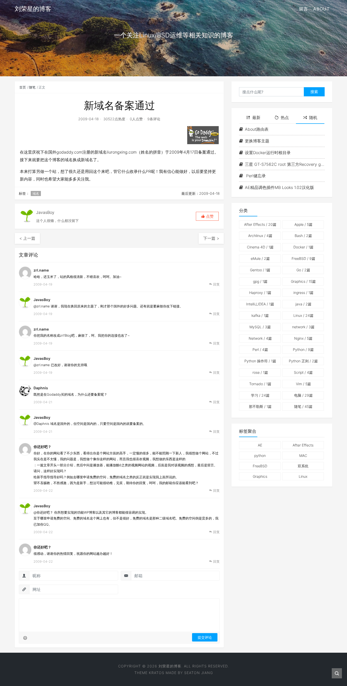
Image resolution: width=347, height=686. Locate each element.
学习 (260, 395)
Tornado (260, 384)
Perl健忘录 (255, 175)
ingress (303, 292)
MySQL (260, 327)
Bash (303, 235)
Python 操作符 (260, 361)
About (321, 8)
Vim (303, 384)
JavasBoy (42, 299)
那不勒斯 (260, 406)
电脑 (303, 395)
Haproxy (260, 292)
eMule (260, 258)
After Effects (260, 224)
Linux (303, 315)
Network (260, 338)
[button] (207, 216)
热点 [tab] (285, 117)
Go (303, 270)
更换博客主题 (257, 140)
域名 (36, 193)
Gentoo (260, 270)
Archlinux (260, 235)
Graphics (303, 281)
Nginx (303, 338)
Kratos (156, 672)
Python (303, 349)
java (303, 304)
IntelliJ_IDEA (260, 304)
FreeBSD (303, 258)
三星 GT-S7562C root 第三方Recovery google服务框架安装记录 (285, 164)
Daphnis (41, 388)
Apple (303, 224)
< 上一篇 (27, 238)
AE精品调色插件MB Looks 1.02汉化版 (279, 187)
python (260, 455)
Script (303, 372)
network (303, 327)
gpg (260, 281)
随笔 (32, 87)
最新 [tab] (256, 117)
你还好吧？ (42, 446)
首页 (22, 87)
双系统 (303, 466)
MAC (303, 455)
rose (260, 372)
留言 (303, 8)
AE (260, 445)
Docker (303, 247)
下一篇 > (211, 238)
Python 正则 (303, 361)
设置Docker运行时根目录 (268, 152)
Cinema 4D (260, 247)
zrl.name (41, 329)
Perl (260, 349)
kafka (260, 315)
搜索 (314, 91)
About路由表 (257, 129)
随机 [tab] (313, 117)
